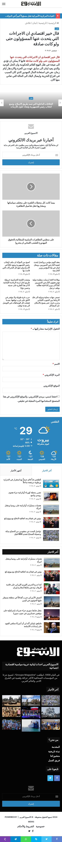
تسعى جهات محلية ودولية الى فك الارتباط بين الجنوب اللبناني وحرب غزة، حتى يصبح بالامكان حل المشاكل (46, 301)
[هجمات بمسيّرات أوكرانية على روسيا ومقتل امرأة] (51, 509)
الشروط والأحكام (25, 826)
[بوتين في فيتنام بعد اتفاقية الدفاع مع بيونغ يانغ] (51, 522)
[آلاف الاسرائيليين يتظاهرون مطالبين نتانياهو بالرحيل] (11, 724)
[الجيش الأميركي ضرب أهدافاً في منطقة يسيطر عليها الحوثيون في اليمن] (52, 601)
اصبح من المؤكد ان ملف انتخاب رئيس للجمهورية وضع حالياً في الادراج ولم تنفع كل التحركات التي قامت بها (16, 266)
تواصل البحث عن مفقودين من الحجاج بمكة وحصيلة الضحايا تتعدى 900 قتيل (23, 533)
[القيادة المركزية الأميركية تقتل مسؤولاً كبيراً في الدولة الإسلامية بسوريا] (31, 700)
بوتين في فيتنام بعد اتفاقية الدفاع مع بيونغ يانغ (22, 518)
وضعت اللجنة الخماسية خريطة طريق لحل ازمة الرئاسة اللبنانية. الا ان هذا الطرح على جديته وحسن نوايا (16, 283)
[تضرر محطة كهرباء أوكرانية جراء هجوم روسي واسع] (51, 496)
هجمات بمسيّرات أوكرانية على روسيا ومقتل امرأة (23, 507)
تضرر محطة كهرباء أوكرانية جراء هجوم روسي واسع (25, 494)
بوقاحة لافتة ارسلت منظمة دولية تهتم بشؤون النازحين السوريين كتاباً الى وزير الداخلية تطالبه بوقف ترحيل (46, 283)
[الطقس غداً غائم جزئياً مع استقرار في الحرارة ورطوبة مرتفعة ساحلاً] (51, 483)
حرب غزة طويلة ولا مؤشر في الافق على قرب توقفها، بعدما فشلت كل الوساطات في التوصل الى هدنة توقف (16, 301)
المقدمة (56, 746)
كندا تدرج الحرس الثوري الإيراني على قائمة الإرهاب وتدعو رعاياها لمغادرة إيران (24, 586)
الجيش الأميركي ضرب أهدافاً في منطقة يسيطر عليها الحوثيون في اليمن (22, 599)
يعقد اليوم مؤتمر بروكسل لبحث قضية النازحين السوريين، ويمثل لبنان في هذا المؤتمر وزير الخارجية (47, 266)
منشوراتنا (55, 755)
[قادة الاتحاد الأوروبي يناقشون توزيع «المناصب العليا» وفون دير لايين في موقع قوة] (50, 724)
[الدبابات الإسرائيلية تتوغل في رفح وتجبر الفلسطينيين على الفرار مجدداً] (11, 700)
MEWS (31, 822)
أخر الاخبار (46, 470)
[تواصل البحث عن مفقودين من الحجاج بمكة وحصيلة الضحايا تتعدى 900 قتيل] (51, 535)
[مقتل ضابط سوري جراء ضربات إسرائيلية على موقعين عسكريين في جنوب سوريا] (52, 614)
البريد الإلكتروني (51, 374)
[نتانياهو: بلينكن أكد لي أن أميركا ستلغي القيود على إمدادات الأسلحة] (52, 627)
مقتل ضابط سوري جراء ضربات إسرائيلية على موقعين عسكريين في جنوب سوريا (22, 612)
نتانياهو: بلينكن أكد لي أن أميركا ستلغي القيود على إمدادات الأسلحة (23, 625)
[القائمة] (3, 4)
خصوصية (40, 826)
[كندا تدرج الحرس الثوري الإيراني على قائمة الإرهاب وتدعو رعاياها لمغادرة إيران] (52, 588)
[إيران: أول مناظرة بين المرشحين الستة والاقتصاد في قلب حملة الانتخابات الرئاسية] (31, 712)
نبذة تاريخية (54, 751)
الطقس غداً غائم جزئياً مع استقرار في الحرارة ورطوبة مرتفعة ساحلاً (22, 481)
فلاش (28, 22)
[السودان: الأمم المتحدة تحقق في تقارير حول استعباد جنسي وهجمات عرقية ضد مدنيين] (11, 712)
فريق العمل (54, 760)
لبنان (34, 22)
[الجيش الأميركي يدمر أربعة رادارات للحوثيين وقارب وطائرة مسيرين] (31, 725)
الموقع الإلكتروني (51, 385)
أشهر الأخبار (16, 470)
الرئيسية (52, 22)
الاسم (56, 363)
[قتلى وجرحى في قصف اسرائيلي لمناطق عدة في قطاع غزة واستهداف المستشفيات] (50, 712)
